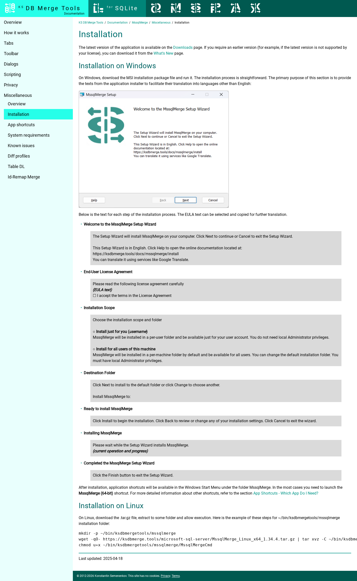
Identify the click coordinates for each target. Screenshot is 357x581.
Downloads (183, 47)
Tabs (8, 43)
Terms (176, 576)
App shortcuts (21, 124)
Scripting (12, 74)
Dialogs (11, 64)
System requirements (29, 135)
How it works (16, 32)
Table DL (16, 166)
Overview (13, 22)
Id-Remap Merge (24, 176)
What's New (163, 53)
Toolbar (11, 53)
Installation (18, 114)
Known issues (21, 145)
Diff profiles (19, 156)
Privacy (11, 84)
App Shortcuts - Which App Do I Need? (285, 493)
